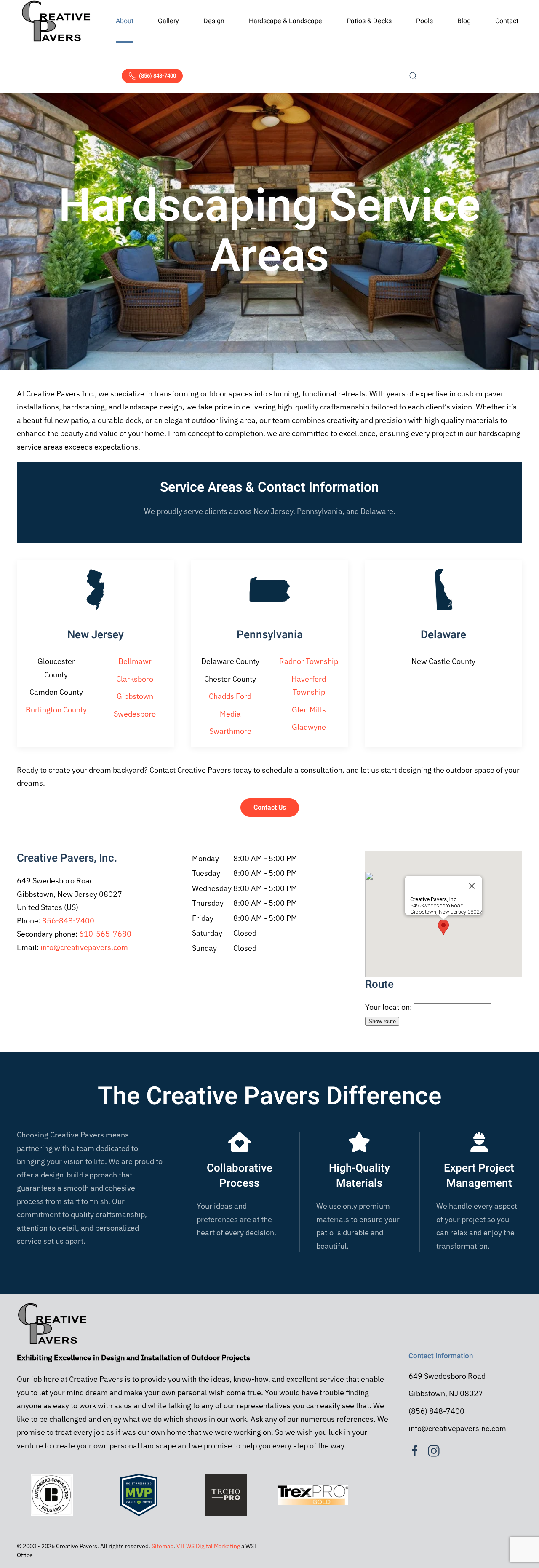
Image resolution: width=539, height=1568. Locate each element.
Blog (464, 21)
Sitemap (162, 1546)
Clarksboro (134, 679)
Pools (424, 21)
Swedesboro (135, 714)
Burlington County (56, 709)
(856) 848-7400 (157, 76)
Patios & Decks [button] (369, 21)
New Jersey (95, 635)
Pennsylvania (270, 635)
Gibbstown (135, 696)
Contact (506, 21)
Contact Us (269, 808)
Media (230, 714)
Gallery (168, 21)
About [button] (124, 21)
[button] (413, 76)
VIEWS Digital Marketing (208, 1546)
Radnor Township (308, 661)
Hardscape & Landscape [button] (285, 21)
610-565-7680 (105, 934)
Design (213, 21)
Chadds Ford (230, 696)
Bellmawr (135, 661)
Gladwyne (309, 727)
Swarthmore (230, 731)
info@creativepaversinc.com (457, 1428)
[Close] (472, 886)
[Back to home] (56, 21)
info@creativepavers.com (84, 947)
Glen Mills (309, 709)
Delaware (443, 635)
